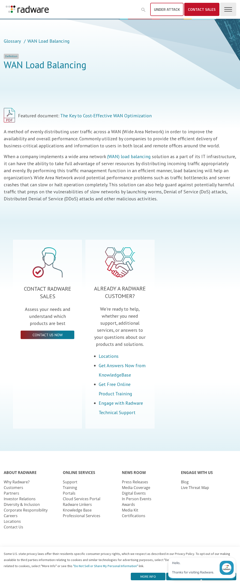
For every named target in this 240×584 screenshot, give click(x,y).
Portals (69, 493)
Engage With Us (197, 472)
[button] (143, 10)
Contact (202, 9)
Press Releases (135, 482)
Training (70, 487)
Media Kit (130, 510)
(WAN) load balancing (129, 156)
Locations (109, 356)
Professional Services (81, 515)
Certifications (133, 515)
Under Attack (167, 9)
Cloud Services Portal (81, 498)
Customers (13, 487)
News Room (134, 472)
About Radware (20, 472)
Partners (11, 493)
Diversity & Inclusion (22, 504)
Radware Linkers (77, 504)
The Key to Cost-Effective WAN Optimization (106, 116)
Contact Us (13, 527)
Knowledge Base (77, 510)
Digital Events (134, 493)
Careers (11, 515)
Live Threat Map (195, 487)
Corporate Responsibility (26, 510)
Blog (185, 482)
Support (70, 482)
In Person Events (136, 498)
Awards (128, 504)
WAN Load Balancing (48, 41)
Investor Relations (20, 498)
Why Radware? (17, 482)
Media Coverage (136, 487)
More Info (148, 576)
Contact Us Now (48, 334)
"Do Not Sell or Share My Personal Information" (105, 566)
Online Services (79, 472)
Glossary (12, 41)
